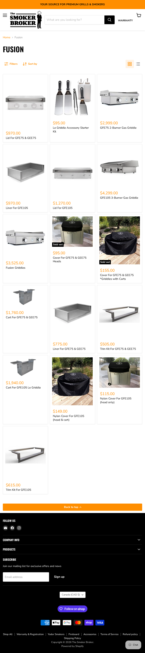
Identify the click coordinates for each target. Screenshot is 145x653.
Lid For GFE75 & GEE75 (21, 138)
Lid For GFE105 (62, 208)
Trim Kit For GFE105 (18, 490)
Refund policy (130, 634)
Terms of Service (109, 634)
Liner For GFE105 (17, 208)
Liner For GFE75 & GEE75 (69, 349)
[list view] (138, 64)
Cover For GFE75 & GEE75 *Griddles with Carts (117, 277)
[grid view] (130, 64)
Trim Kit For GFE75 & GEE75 (118, 349)
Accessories (89, 634)
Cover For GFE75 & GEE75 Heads (69, 259)
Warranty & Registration (30, 634)
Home (6, 37)
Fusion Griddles (15, 268)
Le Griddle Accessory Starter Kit (71, 129)
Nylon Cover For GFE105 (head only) (115, 400)
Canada (71, 594)
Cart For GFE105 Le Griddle (23, 387)
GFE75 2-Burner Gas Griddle (118, 128)
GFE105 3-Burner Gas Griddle (119, 198)
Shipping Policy (72, 638)
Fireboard (74, 634)
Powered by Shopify (72, 646)
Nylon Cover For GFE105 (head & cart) (68, 418)
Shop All (7, 634)
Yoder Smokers (56, 634)
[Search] (109, 19)
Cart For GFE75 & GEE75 (22, 317)
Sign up (59, 577)
